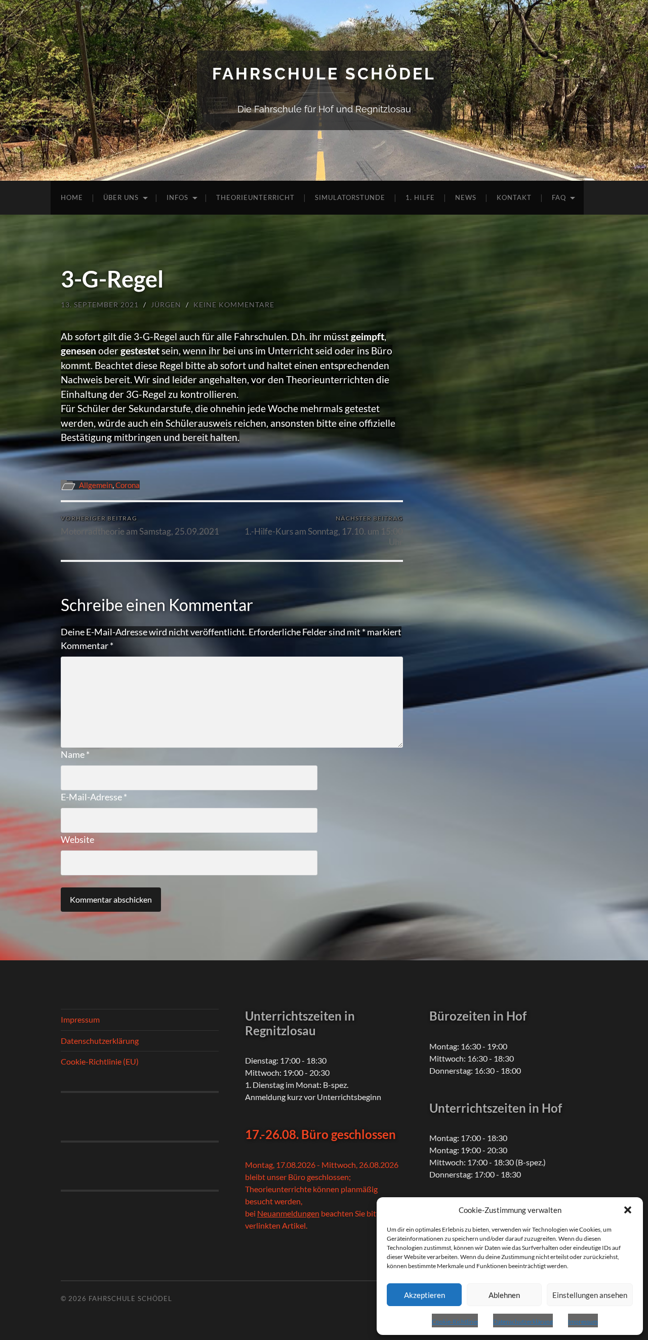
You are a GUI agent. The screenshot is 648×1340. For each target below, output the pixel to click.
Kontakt (514, 197)
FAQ (559, 197)
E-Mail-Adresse (94, 796)
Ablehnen (504, 1295)
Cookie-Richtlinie (455, 1321)
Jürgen (166, 304)
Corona (127, 485)
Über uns (121, 197)
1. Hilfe (420, 197)
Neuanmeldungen (288, 1213)
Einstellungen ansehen (589, 1295)
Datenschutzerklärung (523, 1321)
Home (72, 197)
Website (77, 839)
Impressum (583, 1321)
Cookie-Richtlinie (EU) (100, 1061)
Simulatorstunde (350, 197)
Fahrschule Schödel (324, 73)
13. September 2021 (100, 304)
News (465, 197)
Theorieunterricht (255, 197)
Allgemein (95, 485)
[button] (628, 1210)
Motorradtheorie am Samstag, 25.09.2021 (140, 525)
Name (75, 754)
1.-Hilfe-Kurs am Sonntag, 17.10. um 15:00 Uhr (324, 530)
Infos (177, 197)
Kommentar (87, 645)
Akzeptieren (424, 1295)
